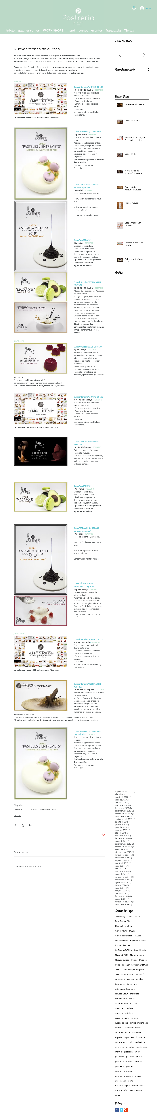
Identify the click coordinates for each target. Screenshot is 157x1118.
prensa (137, 1076)
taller (117, 1095)
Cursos (17, 815)
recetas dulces (138, 1085)
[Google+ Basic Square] (126, 1110)
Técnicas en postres (124, 974)
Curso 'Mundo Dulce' (125, 930)
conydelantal (121, 998)
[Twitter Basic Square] (121, 1110)
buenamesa (132, 984)
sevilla (131, 1090)
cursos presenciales (139, 1022)
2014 (130, 916)
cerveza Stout (121, 993)
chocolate (134, 993)
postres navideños (124, 1076)
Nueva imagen (137, 955)
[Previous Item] (120, 55)
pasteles (130, 1056)
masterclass (141, 1047)
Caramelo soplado (123, 926)
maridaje (130, 1047)
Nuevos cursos (122, 959)
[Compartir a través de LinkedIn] (30, 825)
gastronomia (121, 1042)
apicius (130, 979)
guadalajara (139, 1042)
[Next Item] (144, 55)
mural (137, 1051)
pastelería (119, 1056)
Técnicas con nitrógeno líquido (129, 969)
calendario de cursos (47, 809)
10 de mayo (120, 916)
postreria (138, 1061)
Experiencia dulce (138, 940)
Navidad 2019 (121, 955)
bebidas (139, 979)
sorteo (139, 1090)
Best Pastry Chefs (123, 921)
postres (129, 1066)
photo (139, 1056)
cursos (34, 809)
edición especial (122, 1032)
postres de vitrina (123, 1071)
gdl (130, 1042)
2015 (137, 916)
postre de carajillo (123, 1061)
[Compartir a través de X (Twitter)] (22, 825)
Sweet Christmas (139, 964)
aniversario (120, 979)
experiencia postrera (124, 1037)
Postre (134, 959)
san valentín (121, 1090)
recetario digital (122, 1085)
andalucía (140, 974)
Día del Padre (121, 940)
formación (141, 1037)
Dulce (138, 935)
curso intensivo (122, 1018)
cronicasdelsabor (123, 1003)
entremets (136, 1032)
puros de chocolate (124, 1080)
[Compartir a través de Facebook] (15, 825)
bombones (120, 984)
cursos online (121, 1022)
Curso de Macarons (124, 935)
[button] (134, 8)
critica (131, 998)
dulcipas (119, 1027)
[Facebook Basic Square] (117, 1110)
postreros (119, 1066)
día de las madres (133, 1027)
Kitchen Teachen (122, 945)
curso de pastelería (124, 1013)
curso (135, 1003)
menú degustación (124, 1051)
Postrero (143, 959)
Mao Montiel (140, 950)
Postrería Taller (122, 964)
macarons (119, 1047)
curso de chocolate (124, 1008)
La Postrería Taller (21, 809)
